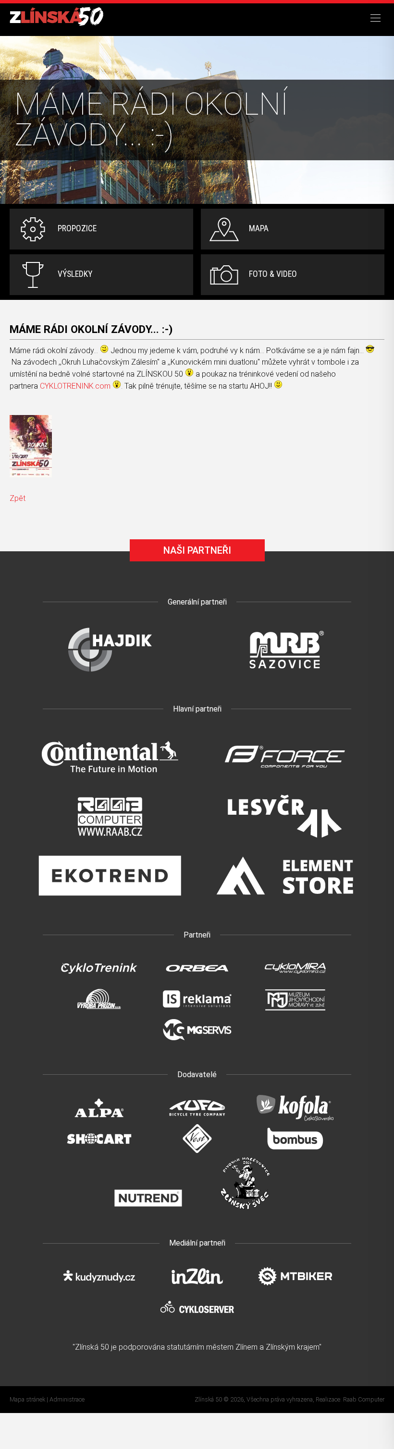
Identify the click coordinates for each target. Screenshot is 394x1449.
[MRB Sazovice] (284, 675)
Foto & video (273, 274)
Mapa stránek (27, 1399)
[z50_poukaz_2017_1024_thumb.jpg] (31, 446)
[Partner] (109, 675)
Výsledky (75, 274)
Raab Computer (363, 1399)
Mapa (259, 228)
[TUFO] (197, 1119)
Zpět (17, 498)
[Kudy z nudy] (99, 1288)
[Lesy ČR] (284, 842)
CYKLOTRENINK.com (75, 386)
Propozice (77, 228)
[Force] (284, 782)
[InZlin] (197, 1288)
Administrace (67, 1399)
